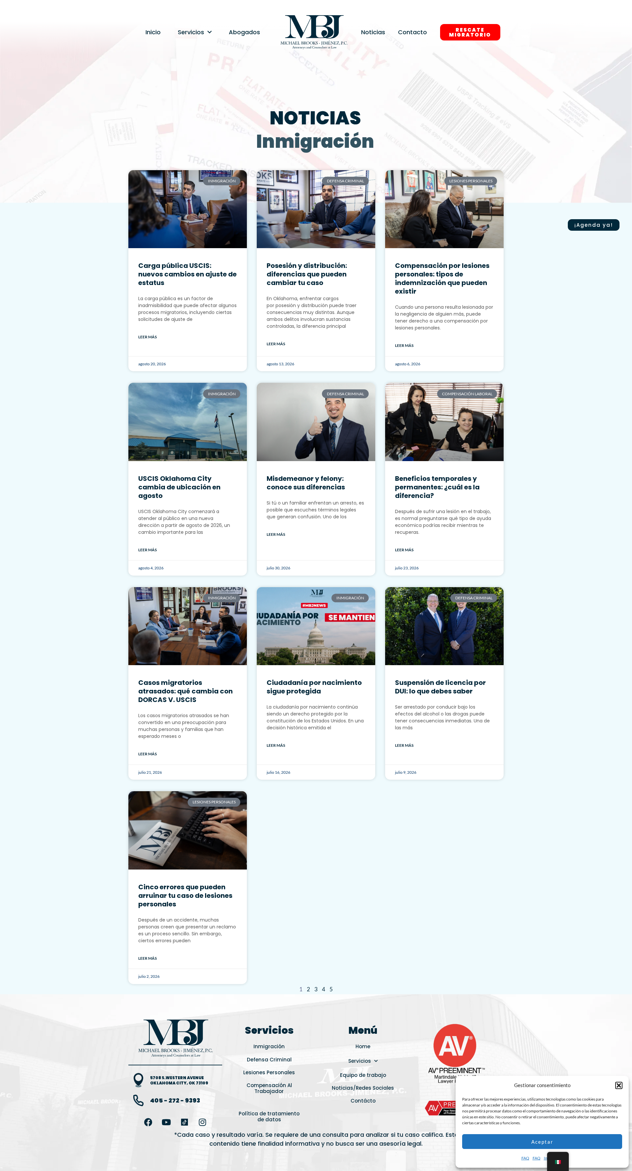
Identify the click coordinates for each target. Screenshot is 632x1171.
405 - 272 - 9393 (175, 1100)
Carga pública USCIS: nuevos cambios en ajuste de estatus (187, 274)
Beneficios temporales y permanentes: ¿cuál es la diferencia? (437, 487)
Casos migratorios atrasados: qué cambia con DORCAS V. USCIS (185, 691)
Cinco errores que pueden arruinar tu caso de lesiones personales (185, 895)
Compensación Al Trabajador (269, 1088)
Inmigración (315, 141)
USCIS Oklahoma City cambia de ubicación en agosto (179, 487)
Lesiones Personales (269, 1072)
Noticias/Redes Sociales (363, 1087)
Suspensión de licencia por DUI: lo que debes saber (440, 687)
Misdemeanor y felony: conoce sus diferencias (306, 483)
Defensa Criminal (269, 1059)
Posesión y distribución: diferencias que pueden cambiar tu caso (307, 274)
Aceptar (542, 1142)
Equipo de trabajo (363, 1075)
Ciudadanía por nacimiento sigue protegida (314, 687)
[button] (619, 1085)
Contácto (363, 1100)
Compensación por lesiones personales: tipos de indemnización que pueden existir (442, 278)
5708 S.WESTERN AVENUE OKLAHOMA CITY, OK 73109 (179, 1080)
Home (363, 1046)
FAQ (525, 1158)
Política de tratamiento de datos (269, 1116)
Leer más (147, 336)
